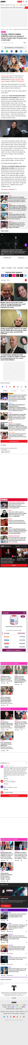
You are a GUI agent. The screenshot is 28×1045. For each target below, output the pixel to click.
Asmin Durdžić (5, 76)
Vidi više (14, 998)
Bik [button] (4, 982)
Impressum (12, 1011)
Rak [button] (11, 982)
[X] (10, 275)
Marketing (3, 1011)
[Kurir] (2, 2)
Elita (15, 267)
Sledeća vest (21, 257)
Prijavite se (6, 905)
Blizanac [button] (7, 982)
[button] (25, 43)
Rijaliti (11, 29)
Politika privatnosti (7, 1013)
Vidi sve (14, 565)
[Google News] (25, 275)
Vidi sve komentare (14, 795)
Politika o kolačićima (19, 1011)
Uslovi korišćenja (15, 1013)
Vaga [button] (19, 982)
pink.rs (7, 189)
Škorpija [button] (23, 982)
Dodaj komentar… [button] (9, 792)
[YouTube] (17, 275)
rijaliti (3, 267)
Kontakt (7, 1011)
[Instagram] (14, 275)
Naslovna (3, 29)
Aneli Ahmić (20, 267)
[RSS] (22, 386)
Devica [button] (16, 982)
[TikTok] (21, 275)
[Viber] (2, 275)
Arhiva (26, 1011)
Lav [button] (13, 982)
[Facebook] (6, 275)
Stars (7, 29)
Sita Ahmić (21, 81)
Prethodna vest (7, 257)
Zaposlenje (22, 1013)
